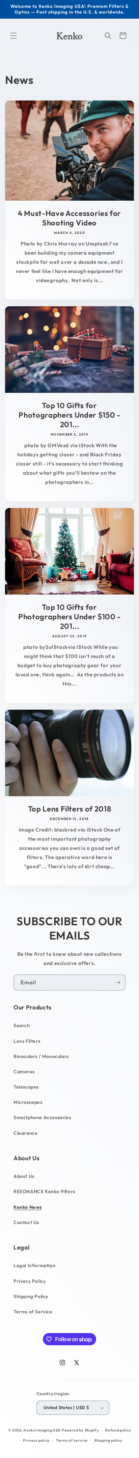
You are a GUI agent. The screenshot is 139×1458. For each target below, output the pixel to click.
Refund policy (118, 1430)
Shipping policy (108, 1440)
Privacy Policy (29, 1281)
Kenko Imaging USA (42, 1429)
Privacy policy (36, 1440)
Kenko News (27, 1207)
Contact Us (26, 1222)
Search (21, 1025)
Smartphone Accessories (42, 1117)
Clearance (25, 1133)
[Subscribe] (117, 982)
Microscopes (28, 1102)
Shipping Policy (30, 1296)
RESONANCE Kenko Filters (44, 1191)
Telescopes (26, 1087)
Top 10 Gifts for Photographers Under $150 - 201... (69, 415)
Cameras (23, 1072)
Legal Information (34, 1265)
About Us (23, 1176)
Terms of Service (33, 1312)
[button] (13, 35)
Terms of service (72, 1440)
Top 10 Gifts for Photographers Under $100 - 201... (69, 616)
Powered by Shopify (80, 1429)
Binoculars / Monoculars (41, 1056)
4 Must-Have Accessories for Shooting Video (69, 217)
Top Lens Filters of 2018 (69, 808)
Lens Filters (26, 1041)
